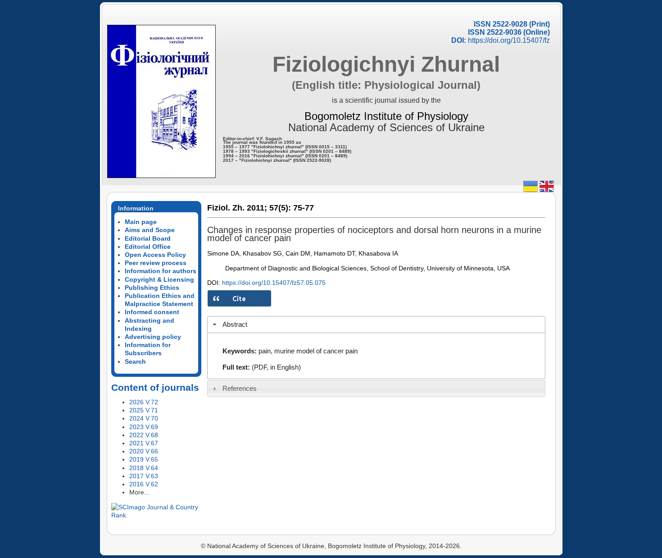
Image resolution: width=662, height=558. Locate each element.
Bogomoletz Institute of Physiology (386, 116)
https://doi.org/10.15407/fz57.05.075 (274, 282)
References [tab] (239, 388)
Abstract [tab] (234, 324)
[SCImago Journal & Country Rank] (156, 515)
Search (135, 361)
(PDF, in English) (276, 367)
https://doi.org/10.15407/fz (509, 40)
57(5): (280, 207)
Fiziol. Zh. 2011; (237, 207)
